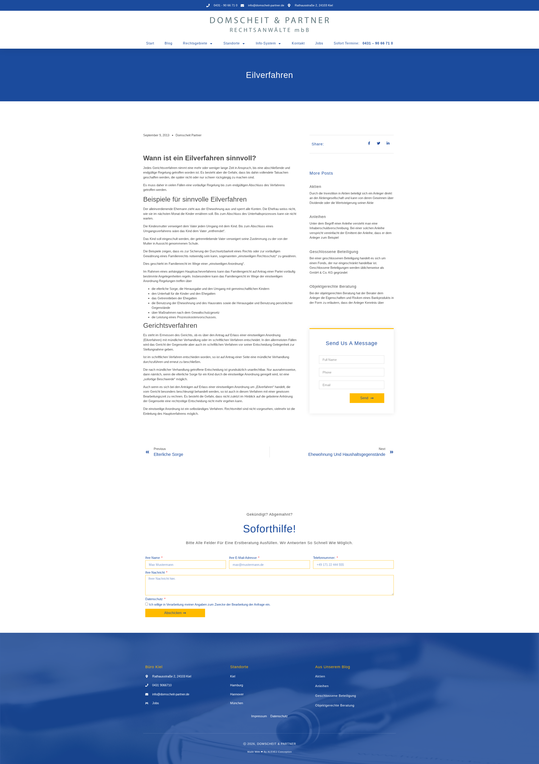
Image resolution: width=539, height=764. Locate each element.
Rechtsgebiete (195, 43)
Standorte (231, 43)
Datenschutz (154, 599)
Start (150, 43)
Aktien (315, 187)
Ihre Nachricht (155, 572)
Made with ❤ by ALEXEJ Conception (269, 752)
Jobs (319, 43)
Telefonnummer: (324, 557)
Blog (168, 43)
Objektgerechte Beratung (333, 286)
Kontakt (298, 43)
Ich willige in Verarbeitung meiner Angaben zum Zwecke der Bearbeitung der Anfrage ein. (209, 604)
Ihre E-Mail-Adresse (243, 557)
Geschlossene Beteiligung (334, 252)
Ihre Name (153, 557)
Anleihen (318, 217)
